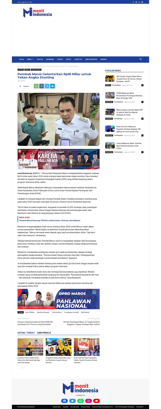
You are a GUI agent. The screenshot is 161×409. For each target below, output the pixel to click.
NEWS (29, 59)
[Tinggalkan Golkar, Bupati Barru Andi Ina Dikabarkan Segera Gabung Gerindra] (58, 347)
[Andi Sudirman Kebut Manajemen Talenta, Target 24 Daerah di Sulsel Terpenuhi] (87, 347)
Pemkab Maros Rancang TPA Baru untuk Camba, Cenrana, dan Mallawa (49, 220)
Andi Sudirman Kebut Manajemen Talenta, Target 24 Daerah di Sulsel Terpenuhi (85, 360)
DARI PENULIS (44, 332)
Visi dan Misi (75, 407)
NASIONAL (109, 118)
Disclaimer (139, 407)
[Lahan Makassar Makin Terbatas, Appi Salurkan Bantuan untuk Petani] (110, 145)
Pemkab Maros (57, 312)
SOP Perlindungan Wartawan (124, 407)
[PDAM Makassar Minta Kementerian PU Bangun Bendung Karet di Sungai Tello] (110, 95)
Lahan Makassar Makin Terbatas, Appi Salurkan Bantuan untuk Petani (129, 145)
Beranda (20, 66)
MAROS (27, 69)
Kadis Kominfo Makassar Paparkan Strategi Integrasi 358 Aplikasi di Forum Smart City (128, 129)
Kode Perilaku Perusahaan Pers (102, 407)
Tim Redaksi (116, 85)
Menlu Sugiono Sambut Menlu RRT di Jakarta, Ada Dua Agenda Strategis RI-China (129, 112)
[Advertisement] (80, 38)
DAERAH (103, 59)
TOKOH (60, 59)
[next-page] (22, 367)
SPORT (68, 59)
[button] (140, 59)
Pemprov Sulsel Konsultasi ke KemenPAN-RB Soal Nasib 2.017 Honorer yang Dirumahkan (35, 323)
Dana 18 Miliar (29, 312)
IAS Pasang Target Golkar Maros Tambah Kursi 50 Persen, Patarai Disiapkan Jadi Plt (129, 78)
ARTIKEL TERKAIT (26, 332)
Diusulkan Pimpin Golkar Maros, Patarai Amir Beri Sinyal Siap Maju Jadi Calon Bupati (29, 360)
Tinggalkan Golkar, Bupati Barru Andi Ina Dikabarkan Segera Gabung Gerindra (58, 360)
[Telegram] (52, 86)
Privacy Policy (85, 407)
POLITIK (40, 59)
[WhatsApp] (36, 86)
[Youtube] (142, 2)
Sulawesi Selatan (36, 69)
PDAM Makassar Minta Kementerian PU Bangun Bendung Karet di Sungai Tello (129, 95)
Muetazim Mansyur (43, 312)
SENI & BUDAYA (91, 59)
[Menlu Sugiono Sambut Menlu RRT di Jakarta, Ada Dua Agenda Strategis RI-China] (110, 112)
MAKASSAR (109, 102)
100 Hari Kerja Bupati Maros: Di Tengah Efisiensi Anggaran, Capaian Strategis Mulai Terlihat (81, 323)
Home (21, 59)
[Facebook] (133, 2)
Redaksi (65, 407)
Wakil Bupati (85, 312)
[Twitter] (139, 2)
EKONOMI (50, 59)
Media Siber (57, 407)
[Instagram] (136, 2)
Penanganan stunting (71, 312)
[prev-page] (19, 367)
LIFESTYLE (78, 59)
